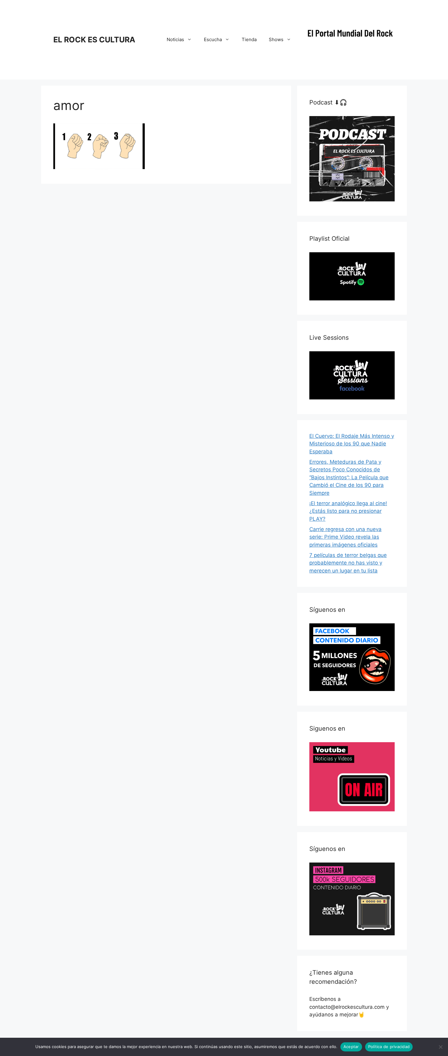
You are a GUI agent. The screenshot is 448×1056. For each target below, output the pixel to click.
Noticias (175, 39)
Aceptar (351, 1046)
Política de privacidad (389, 1046)
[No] (440, 1047)
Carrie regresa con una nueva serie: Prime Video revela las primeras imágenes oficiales (345, 537)
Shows (276, 39)
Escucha (213, 39)
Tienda (249, 39)
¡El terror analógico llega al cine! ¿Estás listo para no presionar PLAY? (348, 511)
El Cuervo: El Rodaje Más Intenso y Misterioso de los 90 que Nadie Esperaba (351, 444)
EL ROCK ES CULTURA (94, 39)
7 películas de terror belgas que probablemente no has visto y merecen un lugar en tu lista (348, 563)
